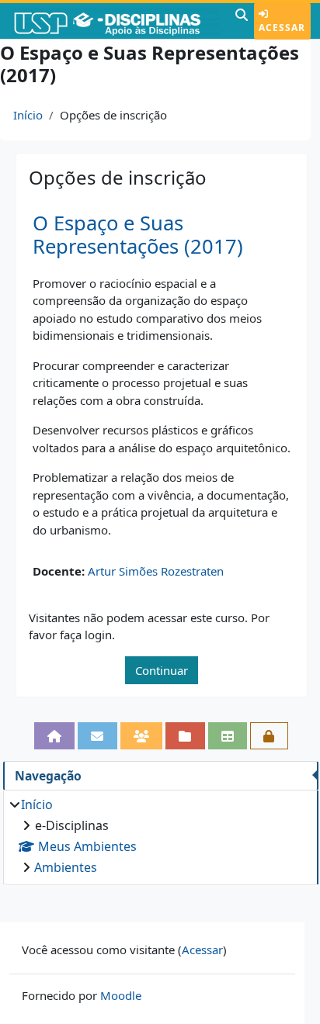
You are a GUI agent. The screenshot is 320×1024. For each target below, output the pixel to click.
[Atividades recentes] (185, 735)
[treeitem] (160, 836)
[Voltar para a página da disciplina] (54, 735)
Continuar (161, 670)
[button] (241, 21)
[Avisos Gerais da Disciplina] (97, 735)
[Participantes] (141, 735)
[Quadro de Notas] (228, 735)
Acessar (282, 27)
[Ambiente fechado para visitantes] (269, 735)
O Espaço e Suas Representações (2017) (138, 235)
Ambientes (65, 867)
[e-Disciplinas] (115, 21)
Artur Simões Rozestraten (156, 571)
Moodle (120, 995)
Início (28, 115)
